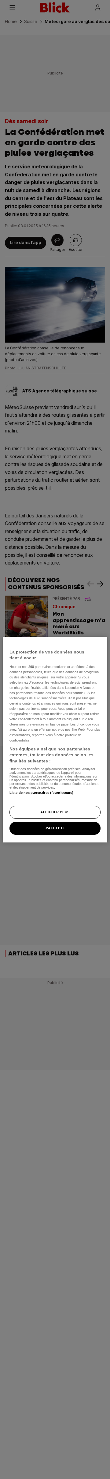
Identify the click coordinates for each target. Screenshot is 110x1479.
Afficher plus (54, 812)
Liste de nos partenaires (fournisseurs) (41, 792)
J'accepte (55, 828)
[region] (55, 739)
